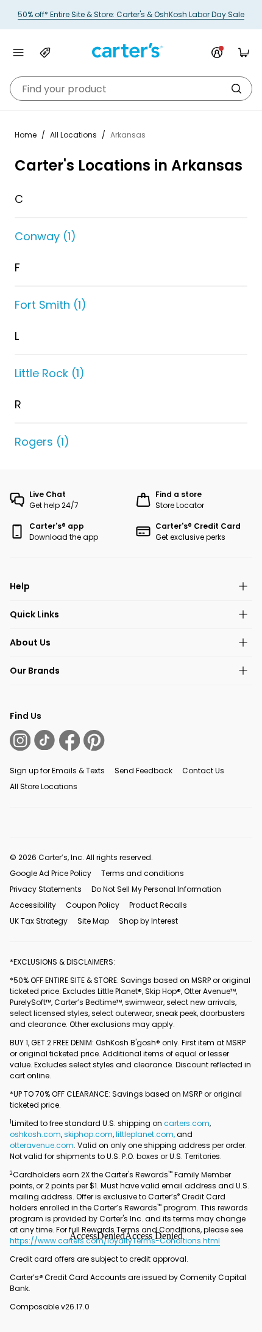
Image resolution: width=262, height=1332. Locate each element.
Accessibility (33, 905)
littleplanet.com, (146, 1134)
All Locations (73, 135)
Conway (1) (45, 236)
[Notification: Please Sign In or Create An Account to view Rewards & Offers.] (217, 52)
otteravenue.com (42, 1145)
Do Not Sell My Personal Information (156, 889)
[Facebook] (69, 740)
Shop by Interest (148, 921)
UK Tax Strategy (39, 921)
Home (26, 135)
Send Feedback (143, 770)
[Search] (236, 88)
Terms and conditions (142, 873)
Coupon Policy (92, 905)
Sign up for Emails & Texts (57, 770)
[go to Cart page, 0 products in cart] (243, 52)
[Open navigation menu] (18, 52)
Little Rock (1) (50, 373)
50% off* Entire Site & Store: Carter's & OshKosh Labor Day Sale (131, 14)
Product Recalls (158, 905)
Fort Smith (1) (51, 304)
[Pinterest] (93, 740)
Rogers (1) (42, 441)
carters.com (187, 1123)
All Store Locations (43, 786)
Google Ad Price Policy (50, 873)
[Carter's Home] (131, 50)
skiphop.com (88, 1134)
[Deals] (45, 52)
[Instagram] (20, 740)
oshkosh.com (35, 1134)
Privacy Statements (46, 889)
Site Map (93, 921)
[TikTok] (44, 740)
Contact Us (203, 770)
